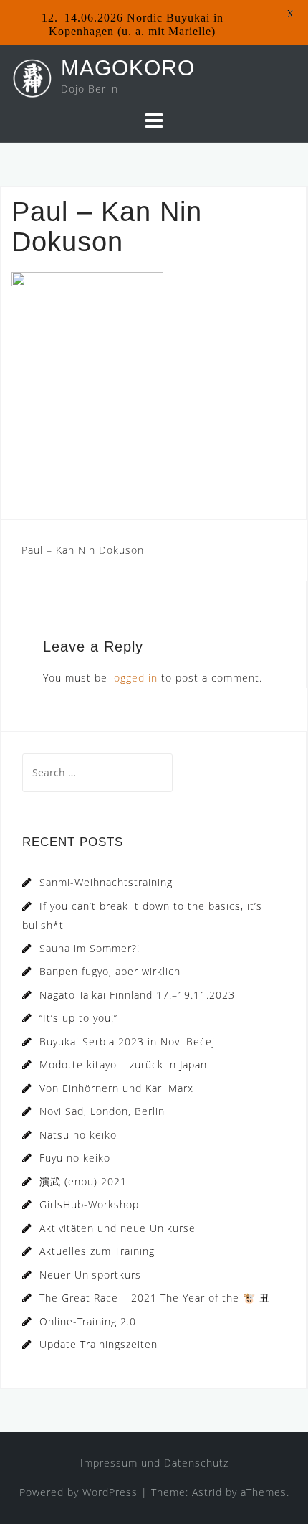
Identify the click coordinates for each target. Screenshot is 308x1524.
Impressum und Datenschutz (154, 1462)
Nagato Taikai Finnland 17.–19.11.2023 (137, 995)
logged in (134, 678)
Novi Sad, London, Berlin (102, 1111)
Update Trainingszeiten (98, 1344)
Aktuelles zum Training (97, 1251)
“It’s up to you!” (78, 1018)
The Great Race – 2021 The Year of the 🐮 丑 (154, 1297)
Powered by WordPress (78, 1492)
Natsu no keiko (78, 1135)
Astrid (207, 1492)
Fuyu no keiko (74, 1158)
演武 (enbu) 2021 (83, 1181)
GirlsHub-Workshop (89, 1204)
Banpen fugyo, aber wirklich (110, 971)
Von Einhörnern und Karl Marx (116, 1088)
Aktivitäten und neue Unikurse (117, 1228)
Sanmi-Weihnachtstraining (106, 882)
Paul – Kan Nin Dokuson (82, 550)
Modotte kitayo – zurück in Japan (123, 1064)
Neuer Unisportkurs (90, 1274)
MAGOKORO (128, 68)
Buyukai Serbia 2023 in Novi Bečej (127, 1041)
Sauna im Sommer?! (89, 948)
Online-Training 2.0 (87, 1321)
